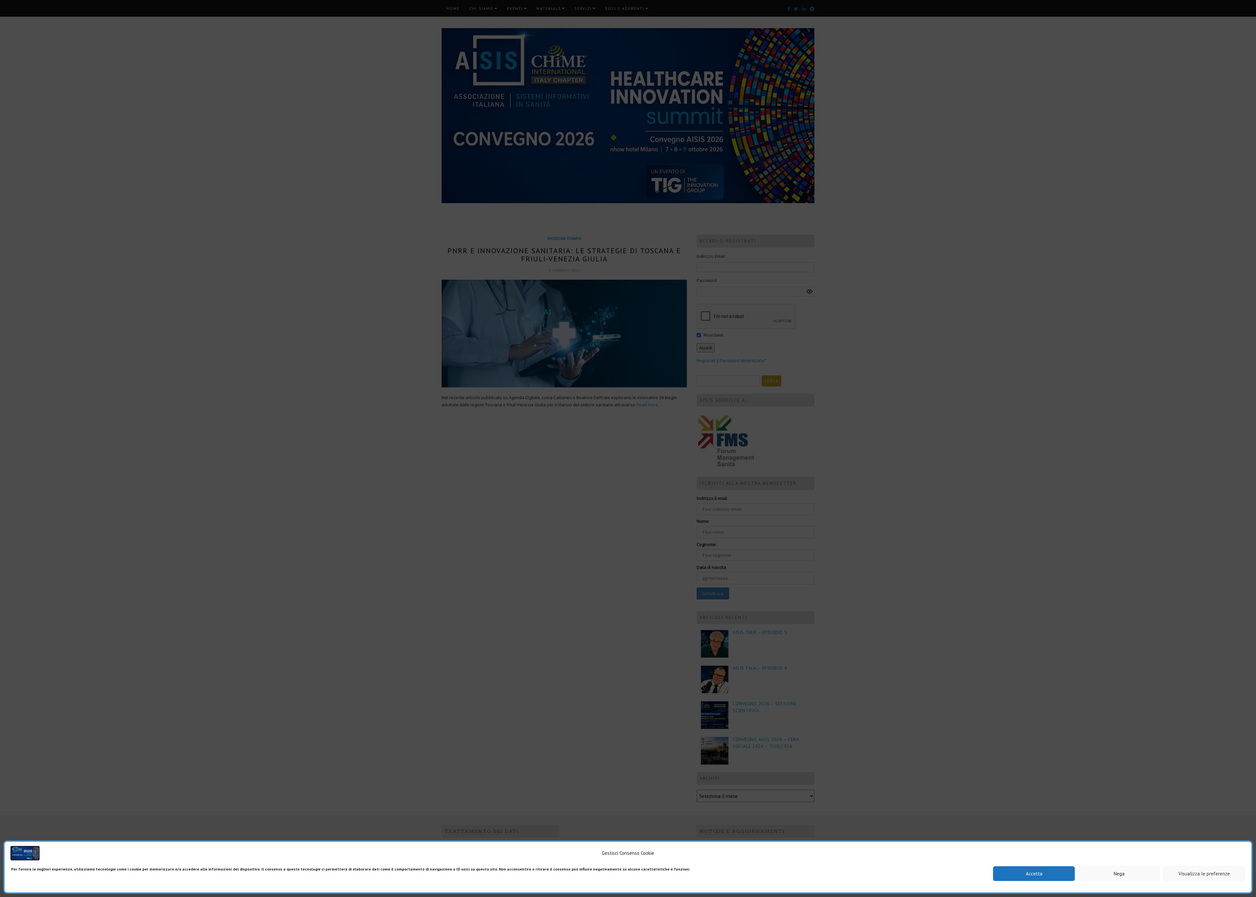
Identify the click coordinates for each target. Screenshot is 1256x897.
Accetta (1034, 874)
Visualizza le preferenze (1204, 874)
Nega (1119, 874)
